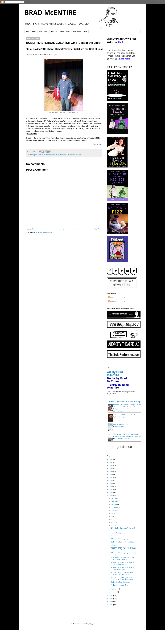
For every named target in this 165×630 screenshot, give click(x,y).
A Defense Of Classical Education (125, 415)
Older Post (97, 229)
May (113, 519)
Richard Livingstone (121, 417)
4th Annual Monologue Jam (120, 539)
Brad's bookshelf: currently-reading (124, 401)
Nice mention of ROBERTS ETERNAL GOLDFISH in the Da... (123, 559)
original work (36, 155)
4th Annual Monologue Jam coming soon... (123, 554)
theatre (78, 155)
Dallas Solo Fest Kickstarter (120, 582)
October (114, 504)
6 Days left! (115, 545)
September (115, 507)
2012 (111, 599)
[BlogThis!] (43, 151)
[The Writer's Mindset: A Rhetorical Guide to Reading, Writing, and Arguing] (111, 440)
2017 (111, 486)
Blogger (92, 624)
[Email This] (40, 151)
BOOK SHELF (77, 31)
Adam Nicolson (119, 426)
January (114, 592)
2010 (111, 605)
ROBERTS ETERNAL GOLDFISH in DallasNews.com (122, 568)
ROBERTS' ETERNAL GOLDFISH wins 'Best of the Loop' (123, 549)
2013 (111, 596)
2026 (111, 459)
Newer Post (31, 229)
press (44, 155)
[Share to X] (45, 151)
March (113, 525)
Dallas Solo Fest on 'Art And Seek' (123, 542)
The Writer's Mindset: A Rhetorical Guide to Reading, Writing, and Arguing (127, 435)
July (112, 513)
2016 (111, 489)
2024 (111, 465)
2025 (111, 462)
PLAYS (46, 31)
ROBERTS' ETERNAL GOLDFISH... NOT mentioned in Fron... (122, 573)
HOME (27, 31)
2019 (111, 480)
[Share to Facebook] (47, 151)
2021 (111, 474)
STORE (68, 31)
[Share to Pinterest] (50, 151)
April (113, 522)
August (114, 510)
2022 (111, 471)
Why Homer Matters (120, 424)
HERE (100, 145)
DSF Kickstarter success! (119, 536)
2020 (111, 477)
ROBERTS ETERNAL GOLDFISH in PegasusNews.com (122, 563)
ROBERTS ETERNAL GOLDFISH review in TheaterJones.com (122, 578)
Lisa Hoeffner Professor (122, 438)
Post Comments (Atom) (44, 233)
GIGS (40, 31)
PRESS (62, 31)
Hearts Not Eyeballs (118, 533)
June (113, 516)
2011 (111, 602)
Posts (112, 297)
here (46, 131)
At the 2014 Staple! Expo (119, 585)
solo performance (69, 155)
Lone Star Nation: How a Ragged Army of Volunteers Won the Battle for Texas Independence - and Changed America (127, 406)
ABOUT (34, 31)
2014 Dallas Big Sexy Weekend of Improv (123, 529)
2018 (111, 483)
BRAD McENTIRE (50, 12)
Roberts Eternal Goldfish (54, 155)
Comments (114, 301)
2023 (111, 468)
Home (64, 229)
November (115, 501)
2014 (111, 495)
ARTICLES (54, 31)
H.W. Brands (119, 411)
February (114, 589)
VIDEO (85, 31)
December (115, 498)
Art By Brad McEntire (115, 373)
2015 (111, 492)
